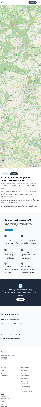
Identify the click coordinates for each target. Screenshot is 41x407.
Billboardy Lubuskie (24, 372)
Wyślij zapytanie (33, 2)
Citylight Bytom (3, 401)
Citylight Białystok (4, 396)
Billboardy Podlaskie (24, 381)
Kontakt (2, 372)
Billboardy (2, 368)
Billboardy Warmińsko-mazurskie (26, 388)
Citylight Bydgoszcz (4, 399)
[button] (21, 86)
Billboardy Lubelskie (24, 370)
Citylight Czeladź (4, 404)
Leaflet (31, 167)
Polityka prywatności (4, 375)
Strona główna (3, 367)
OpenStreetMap (35, 167)
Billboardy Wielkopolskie (25, 389)
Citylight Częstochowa (4, 406)
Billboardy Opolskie (24, 378)
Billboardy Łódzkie (24, 373)
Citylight (2, 370)
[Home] (3, 2)
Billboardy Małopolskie (25, 375)
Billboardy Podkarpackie (25, 380)
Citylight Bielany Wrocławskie (6, 398)
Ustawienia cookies (4, 376)
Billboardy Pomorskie (24, 383)
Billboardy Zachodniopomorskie (26, 391)
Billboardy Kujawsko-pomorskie (26, 368)
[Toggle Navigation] (39, 2)
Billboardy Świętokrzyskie (25, 386)
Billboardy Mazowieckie (25, 376)
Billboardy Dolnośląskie (25, 367)
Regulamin (3, 373)
